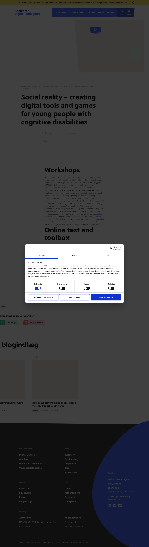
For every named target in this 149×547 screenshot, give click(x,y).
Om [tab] (107, 255)
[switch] (62, 288)
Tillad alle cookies (106, 297)
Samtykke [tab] (42, 255)
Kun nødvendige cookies (43, 297)
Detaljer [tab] (75, 255)
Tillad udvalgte (74, 297)
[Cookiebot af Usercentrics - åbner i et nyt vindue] (111, 248)
